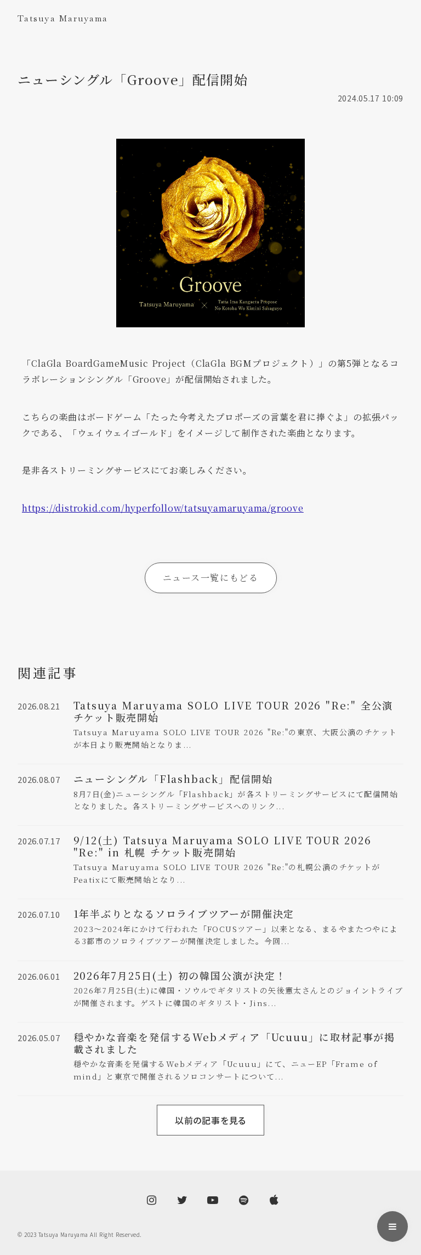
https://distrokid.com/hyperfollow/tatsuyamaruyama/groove (163, 508)
